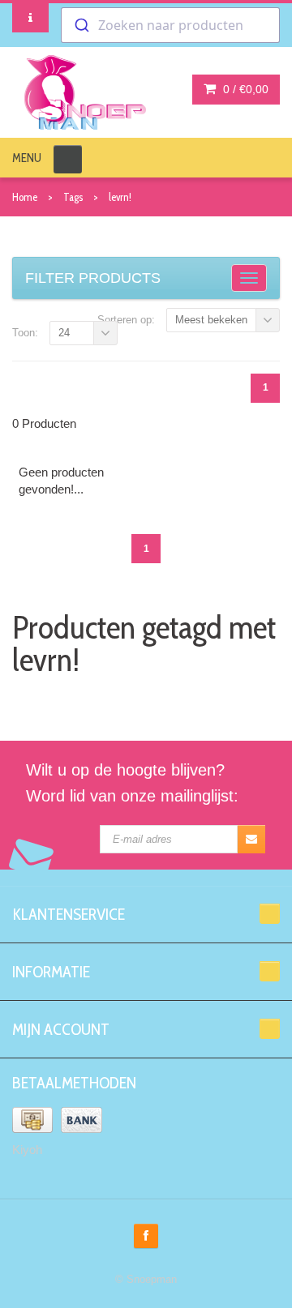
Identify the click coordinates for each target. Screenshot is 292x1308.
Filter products (93, 278)
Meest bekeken (211, 320)
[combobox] (170, 25)
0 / (244, 89)
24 (64, 333)
